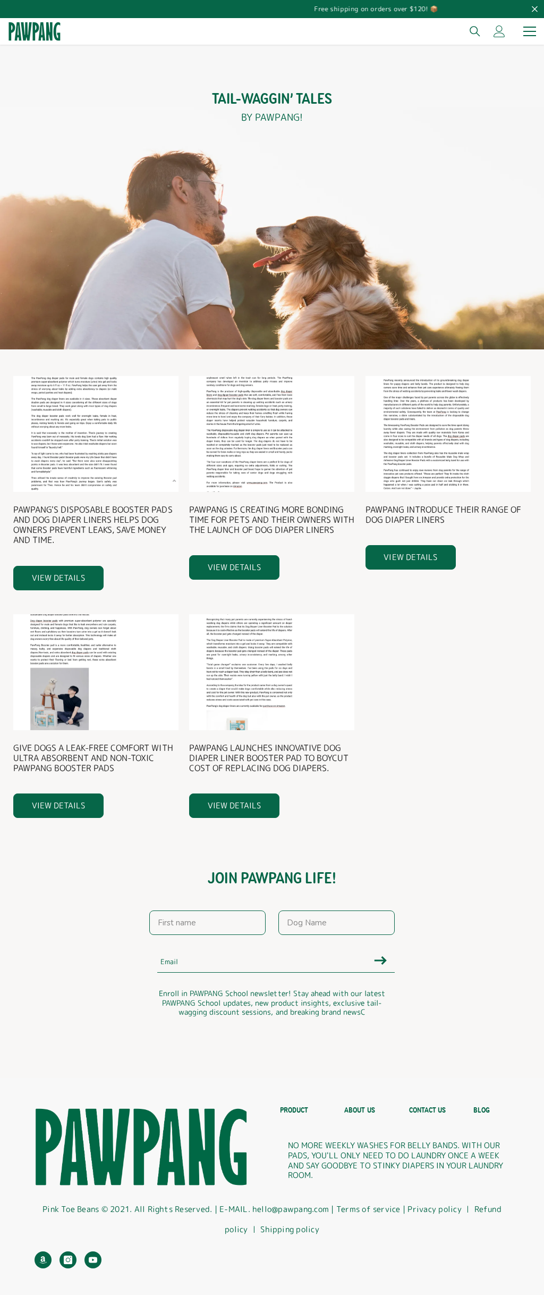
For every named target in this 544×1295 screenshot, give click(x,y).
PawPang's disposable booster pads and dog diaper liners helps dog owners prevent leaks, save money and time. (93, 525)
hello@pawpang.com (290, 1209)
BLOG (481, 1110)
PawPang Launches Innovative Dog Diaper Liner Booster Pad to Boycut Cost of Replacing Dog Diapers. (268, 758)
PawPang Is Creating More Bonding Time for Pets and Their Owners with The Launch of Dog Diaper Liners (271, 520)
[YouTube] (92, 1259)
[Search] (475, 31)
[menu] (529, 31)
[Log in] (499, 31)
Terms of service (369, 1209)
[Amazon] (43, 1259)
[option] (272, 9)
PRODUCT (294, 1110)
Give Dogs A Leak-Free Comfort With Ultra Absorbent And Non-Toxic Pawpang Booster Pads (93, 758)
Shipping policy (289, 1229)
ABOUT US (359, 1110)
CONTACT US (427, 1110)
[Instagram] (68, 1259)
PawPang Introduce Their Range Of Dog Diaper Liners (444, 515)
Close (535, 9)
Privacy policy (434, 1209)
